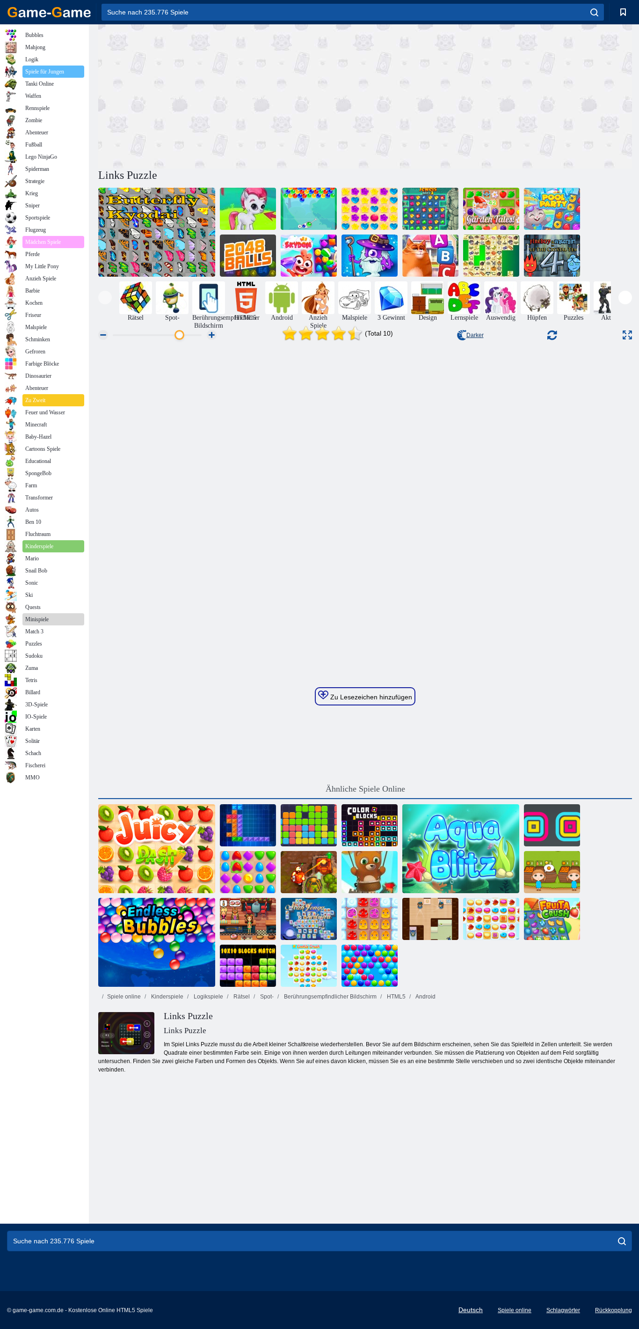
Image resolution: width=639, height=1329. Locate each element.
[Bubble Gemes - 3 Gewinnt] (248, 209)
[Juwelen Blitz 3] (430, 209)
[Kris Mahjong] (491, 256)
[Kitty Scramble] (430, 256)
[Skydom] (309, 256)
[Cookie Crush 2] (491, 919)
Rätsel (241, 996)
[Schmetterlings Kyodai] (156, 232)
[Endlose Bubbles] (156, 942)
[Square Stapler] (552, 825)
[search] (594, 12)
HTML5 (395, 996)
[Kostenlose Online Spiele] (49, 12)
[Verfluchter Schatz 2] (309, 872)
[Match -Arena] (248, 872)
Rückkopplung (613, 1310)
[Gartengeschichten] (491, 209)
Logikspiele (207, 996)
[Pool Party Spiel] (552, 209)
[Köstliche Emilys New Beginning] (248, 919)
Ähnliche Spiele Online (365, 788)
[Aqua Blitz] (460, 848)
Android (425, 996)
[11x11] (309, 825)
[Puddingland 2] (369, 919)
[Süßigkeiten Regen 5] (369, 209)
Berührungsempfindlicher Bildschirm (330, 996)
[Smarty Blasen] (369, 966)
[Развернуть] (627, 334)
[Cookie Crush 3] (309, 966)
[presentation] (105, 297)
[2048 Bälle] (248, 256)
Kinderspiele (166, 996)
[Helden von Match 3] (369, 256)
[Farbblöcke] (369, 825)
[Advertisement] (231, 95)
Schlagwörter (563, 1310)
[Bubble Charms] (309, 209)
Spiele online (124, 996)
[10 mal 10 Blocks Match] (248, 966)
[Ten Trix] (248, 825)
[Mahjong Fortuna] (309, 919)
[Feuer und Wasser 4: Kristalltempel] (552, 256)
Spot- (266, 996)
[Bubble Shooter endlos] (369, 872)
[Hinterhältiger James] (430, 919)
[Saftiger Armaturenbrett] (156, 848)
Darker (475, 335)
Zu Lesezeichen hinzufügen (370, 697)
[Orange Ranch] (552, 872)
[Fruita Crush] (552, 919)
